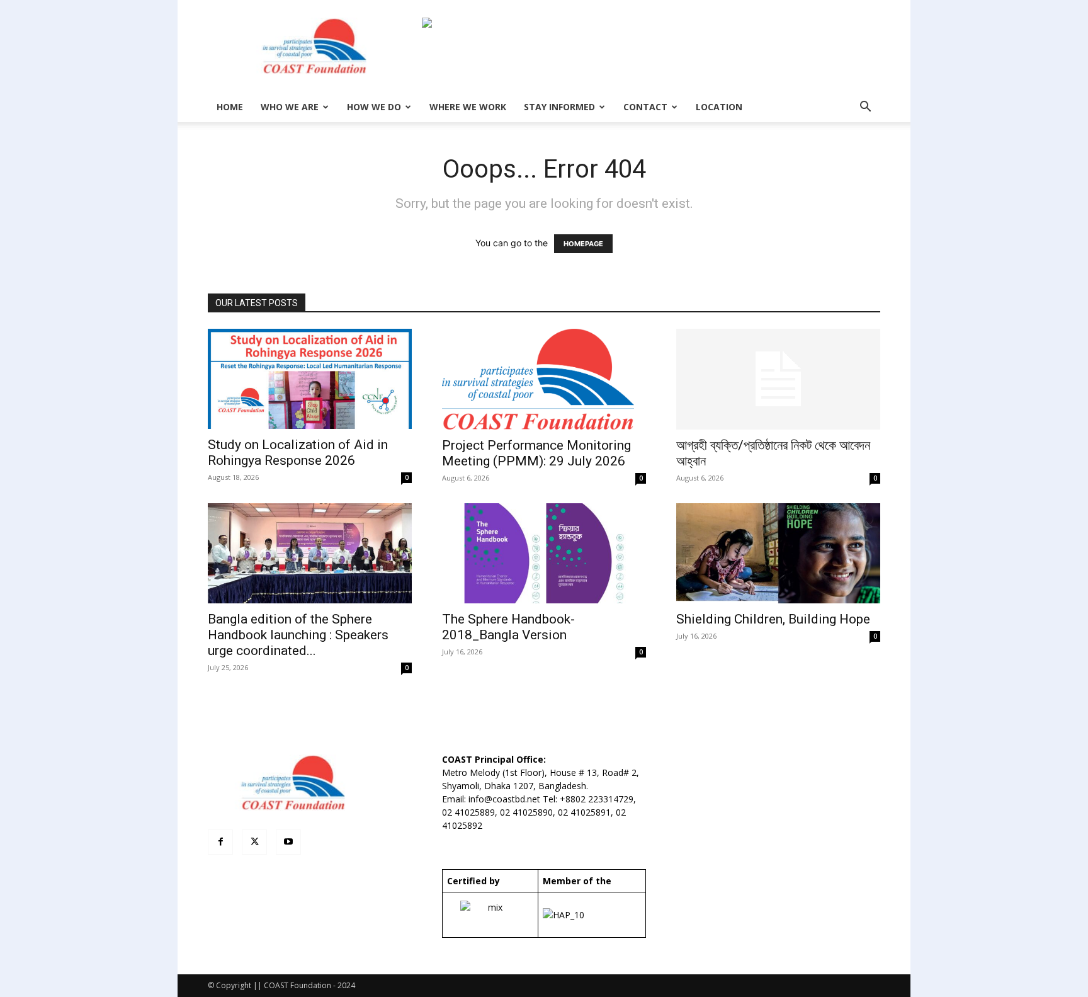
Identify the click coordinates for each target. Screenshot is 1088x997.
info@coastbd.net (504, 799)
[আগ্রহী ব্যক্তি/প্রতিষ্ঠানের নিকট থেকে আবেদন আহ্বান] (778, 379)
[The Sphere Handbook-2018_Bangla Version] (544, 553)
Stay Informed (559, 107)
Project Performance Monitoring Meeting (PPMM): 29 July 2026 (536, 453)
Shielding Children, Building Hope (773, 619)
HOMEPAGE (583, 243)
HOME (230, 107)
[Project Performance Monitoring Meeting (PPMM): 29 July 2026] (544, 379)
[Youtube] (288, 842)
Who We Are (290, 107)
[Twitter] (254, 842)
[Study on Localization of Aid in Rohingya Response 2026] (310, 379)
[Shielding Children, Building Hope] (778, 553)
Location (719, 107)
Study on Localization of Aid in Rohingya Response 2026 (298, 452)
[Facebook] (220, 842)
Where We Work (467, 107)
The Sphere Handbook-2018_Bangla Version (508, 627)
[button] (865, 108)
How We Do (374, 107)
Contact (645, 107)
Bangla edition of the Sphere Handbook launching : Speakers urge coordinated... (298, 635)
